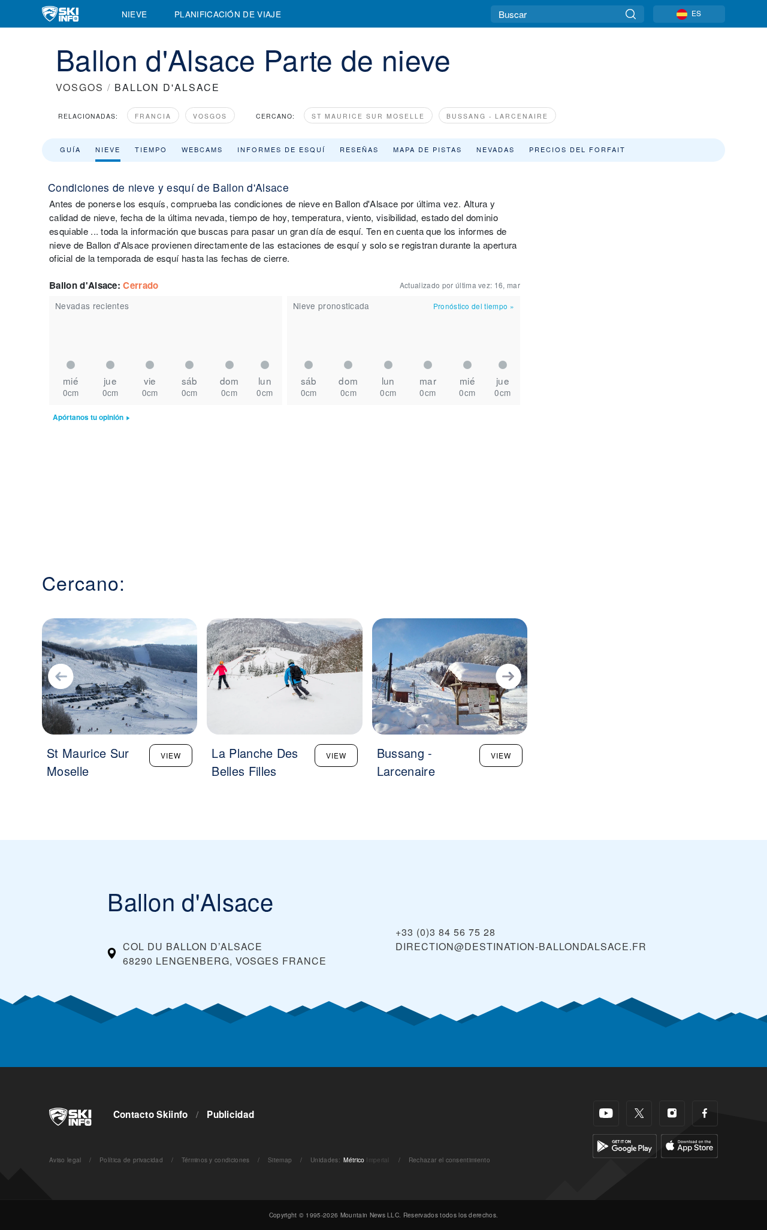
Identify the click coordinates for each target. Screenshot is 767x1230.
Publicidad (230, 1114)
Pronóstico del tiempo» (473, 306)
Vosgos (210, 115)
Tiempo (151, 149)
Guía (70, 149)
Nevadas (495, 149)
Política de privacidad (131, 1159)
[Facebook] (705, 1113)
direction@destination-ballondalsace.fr (521, 946)
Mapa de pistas (427, 149)
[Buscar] (630, 14)
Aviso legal (65, 1159)
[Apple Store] (689, 1144)
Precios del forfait (577, 149)
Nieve (134, 14)
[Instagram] (672, 1113)
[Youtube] (606, 1113)
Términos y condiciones (216, 1159)
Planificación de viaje (227, 14)
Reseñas (359, 149)
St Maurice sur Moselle (368, 115)
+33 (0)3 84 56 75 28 (445, 932)
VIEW (171, 755)
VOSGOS (80, 87)
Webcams (202, 149)
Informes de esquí (281, 149)
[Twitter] (639, 1113)
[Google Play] (625, 1144)
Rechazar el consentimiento (449, 1159)
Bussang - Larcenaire (497, 115)
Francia (153, 115)
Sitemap (280, 1159)
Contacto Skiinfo (150, 1114)
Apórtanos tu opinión (88, 417)
